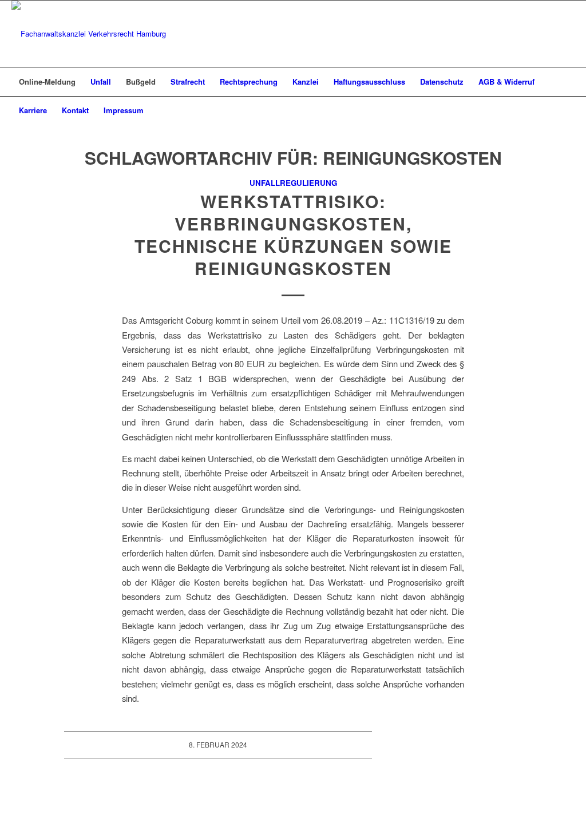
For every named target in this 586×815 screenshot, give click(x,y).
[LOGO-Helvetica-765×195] (88, 34)
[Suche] (567, 110)
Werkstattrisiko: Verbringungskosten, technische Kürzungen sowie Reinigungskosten (293, 234)
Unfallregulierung (293, 182)
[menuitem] (47, 81)
